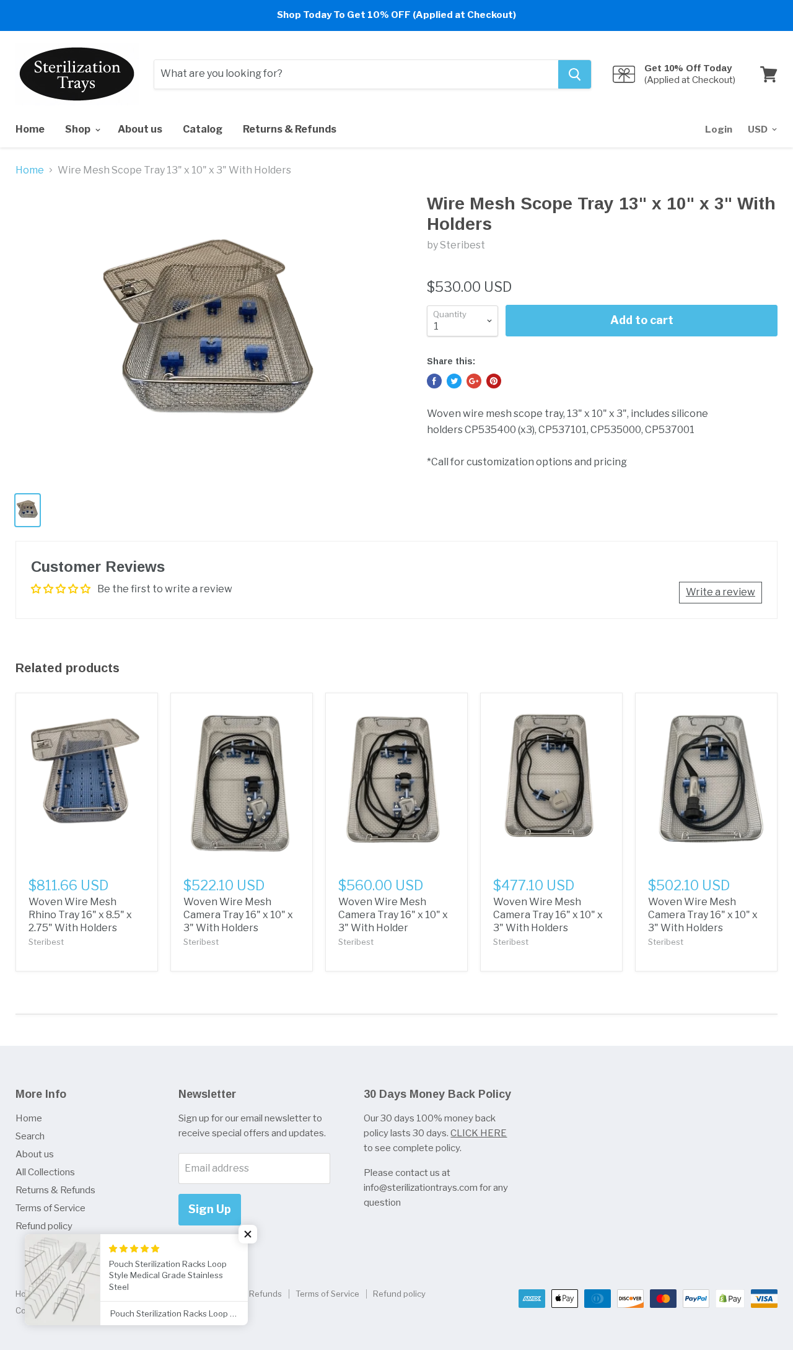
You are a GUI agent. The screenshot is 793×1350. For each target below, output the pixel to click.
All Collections (45, 1172)
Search (30, 1136)
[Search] (574, 74)
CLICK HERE (478, 1133)
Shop (78, 129)
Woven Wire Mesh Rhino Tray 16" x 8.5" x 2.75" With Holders (80, 915)
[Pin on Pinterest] (493, 381)
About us (140, 129)
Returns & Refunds (289, 129)
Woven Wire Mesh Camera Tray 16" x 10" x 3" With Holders (238, 915)
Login (718, 129)
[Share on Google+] (474, 381)
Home (30, 129)
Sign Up (209, 1209)
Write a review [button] (720, 592)
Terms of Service (50, 1208)
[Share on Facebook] (434, 381)
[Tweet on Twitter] (454, 381)
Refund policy (43, 1226)
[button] (248, 1234)
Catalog (202, 129)
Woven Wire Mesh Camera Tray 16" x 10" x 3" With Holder (393, 915)
